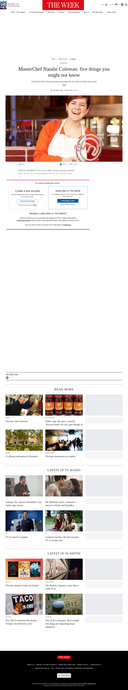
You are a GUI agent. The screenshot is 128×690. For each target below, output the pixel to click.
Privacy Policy (82, 664)
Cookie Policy (95, 664)
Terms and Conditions (67, 664)
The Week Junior (97, 12)
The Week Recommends (36, 12)
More (86, 12)
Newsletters (51, 12)
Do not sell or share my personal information (74, 668)
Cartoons (61, 12)
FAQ (52, 668)
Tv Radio (73, 59)
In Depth (63, 63)
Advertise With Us (42, 668)
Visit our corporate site (89, 683)
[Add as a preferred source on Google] (64, 675)
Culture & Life (62, 59)
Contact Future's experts (46, 664)
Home (53, 59)
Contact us (67, 225)
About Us (30, 664)
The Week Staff (58, 90)
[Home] (13, 12)
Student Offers (111, 12)
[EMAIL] (7, 377)
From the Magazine (74, 12)
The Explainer (21, 12)
